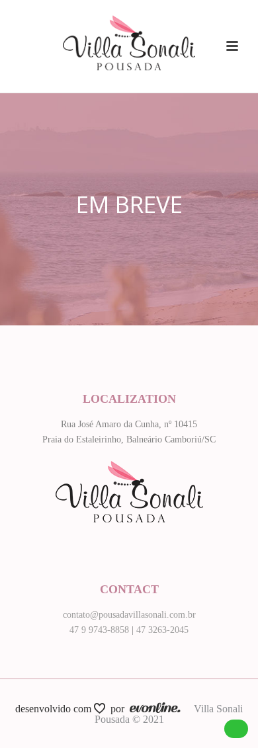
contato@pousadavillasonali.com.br (129, 615)
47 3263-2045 (162, 630)
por (120, 708)
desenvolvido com (54, 708)
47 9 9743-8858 (99, 630)
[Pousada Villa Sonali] (129, 30)
